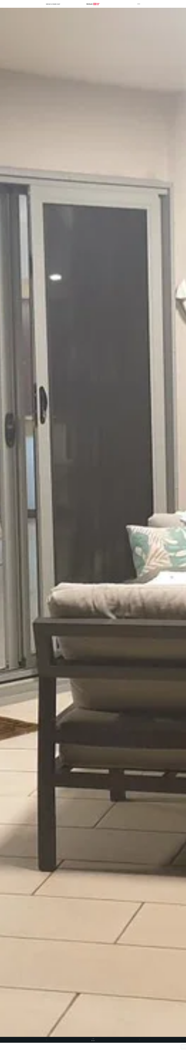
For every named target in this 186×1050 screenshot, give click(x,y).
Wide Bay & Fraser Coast (53, 4)
